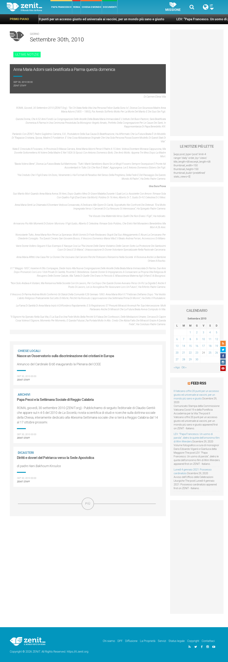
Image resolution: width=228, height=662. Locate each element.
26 (216, 352)
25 (210, 352)
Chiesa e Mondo (91, 7)
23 (196, 352)
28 (183, 359)
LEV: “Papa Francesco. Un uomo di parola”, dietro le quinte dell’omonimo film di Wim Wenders (197, 438)
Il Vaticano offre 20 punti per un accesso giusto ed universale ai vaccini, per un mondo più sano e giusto (196, 395)
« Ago (177, 367)
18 (210, 346)
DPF (120, 641)
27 (177, 359)
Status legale (177, 641)
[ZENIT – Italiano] (28, 7)
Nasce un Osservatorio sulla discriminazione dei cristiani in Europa (65, 356)
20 (177, 352)
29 (190, 359)
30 (196, 359)
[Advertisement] (88, 535)
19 (216, 346)
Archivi (24, 394)
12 (216, 339)
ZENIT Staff (19, 85)
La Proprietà (147, 641)
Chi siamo (109, 641)
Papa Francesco (61, 7)
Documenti (110, 7)
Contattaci (208, 641)
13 (177, 346)
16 (196, 346)
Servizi (162, 641)
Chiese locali (29, 351)
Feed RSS (198, 383)
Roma (76, 7)
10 (203, 339)
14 (183, 346)
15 (190, 346)
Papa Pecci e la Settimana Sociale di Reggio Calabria (55, 399)
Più (87, 503)
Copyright (193, 641)
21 (183, 352)
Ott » (184, 367)
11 (210, 339)
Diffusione (131, 641)
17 (203, 346)
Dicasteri (26, 452)
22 (190, 352)
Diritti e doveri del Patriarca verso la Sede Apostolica (55, 458)
